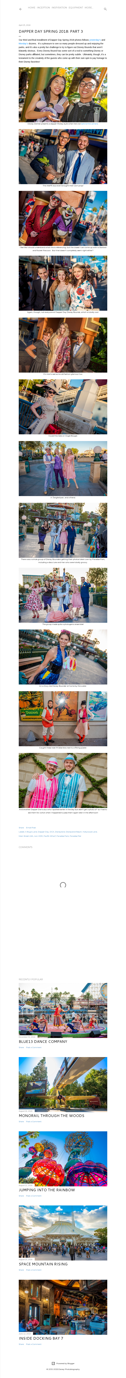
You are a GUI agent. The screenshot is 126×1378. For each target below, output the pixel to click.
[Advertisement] (63, 949)
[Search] (105, 8)
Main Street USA (26, 836)
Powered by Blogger (65, 1363)
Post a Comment (33, 1047)
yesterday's (95, 40)
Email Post (31, 827)
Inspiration (59, 7)
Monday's (23, 43)
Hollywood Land (90, 832)
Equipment (76, 7)
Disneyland (60, 832)
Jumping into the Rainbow (47, 1189)
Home (31, 7)
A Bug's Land (31, 832)
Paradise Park (63, 836)
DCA (52, 832)
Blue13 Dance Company (43, 1041)
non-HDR (38, 836)
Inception (43, 7)
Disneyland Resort (74, 832)
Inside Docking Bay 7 (41, 1338)
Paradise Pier (75, 836)
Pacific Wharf (50, 836)
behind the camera (89, 124)
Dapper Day (43, 832)
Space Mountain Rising (43, 1264)
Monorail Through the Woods (51, 1115)
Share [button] (21, 827)
